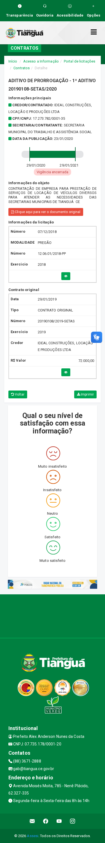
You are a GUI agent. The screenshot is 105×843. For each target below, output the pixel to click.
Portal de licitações (79, 61)
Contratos (21, 68)
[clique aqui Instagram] (73, 821)
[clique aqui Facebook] (46, 821)
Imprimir (87, 394)
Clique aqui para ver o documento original (47, 212)
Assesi (32, 836)
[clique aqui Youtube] (59, 821)
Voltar (19, 394)
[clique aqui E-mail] (32, 821)
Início (12, 61)
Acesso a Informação (41, 61)
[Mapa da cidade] (52, 615)
